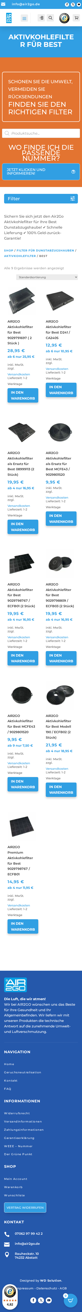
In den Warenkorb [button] (23, 395)
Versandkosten (19, 374)
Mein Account (15, 1179)
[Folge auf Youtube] (79, 5)
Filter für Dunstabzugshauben (45, 250)
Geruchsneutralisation (22, 1072)
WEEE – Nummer (18, 1146)
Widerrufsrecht (17, 1113)
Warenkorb (13, 1187)
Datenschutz (46, 1288)
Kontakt (11, 1080)
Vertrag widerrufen (25, 1207)
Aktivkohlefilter (20, 256)
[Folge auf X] (73, 5)
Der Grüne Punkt (18, 1154)
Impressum (24, 1288)
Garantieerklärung (19, 1138)
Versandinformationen (23, 1121)
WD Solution (51, 1280)
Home (9, 1064)
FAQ (7, 1088)
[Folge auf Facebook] (67, 5)
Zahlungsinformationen (24, 1129)
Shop (8, 250)
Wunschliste (14, 1195)
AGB (63, 1288)
